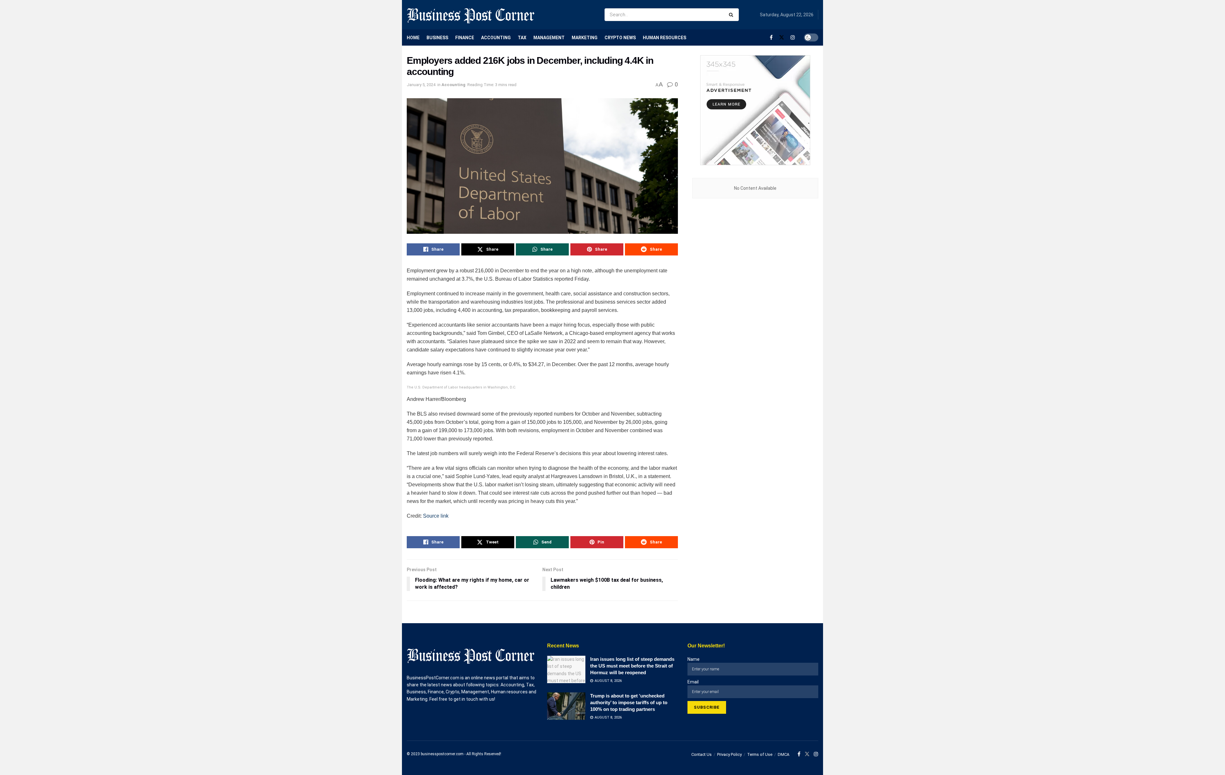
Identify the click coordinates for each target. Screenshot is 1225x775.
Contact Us (701, 754)
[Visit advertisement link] (755, 110)
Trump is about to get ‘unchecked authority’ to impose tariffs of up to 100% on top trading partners (628, 702)
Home (413, 37)
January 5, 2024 (421, 84)
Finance (464, 37)
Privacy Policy (729, 754)
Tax (522, 37)
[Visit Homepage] (470, 14)
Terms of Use (759, 754)
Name (693, 659)
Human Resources (664, 37)
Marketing (585, 37)
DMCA (783, 754)
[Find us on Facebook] (771, 37)
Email (693, 681)
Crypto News (620, 37)
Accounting (496, 37)
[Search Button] (732, 14)
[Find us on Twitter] (781, 37)
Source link (436, 516)
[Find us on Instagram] (793, 37)
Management (549, 37)
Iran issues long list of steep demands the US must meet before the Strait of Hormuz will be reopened (632, 665)
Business (437, 37)
